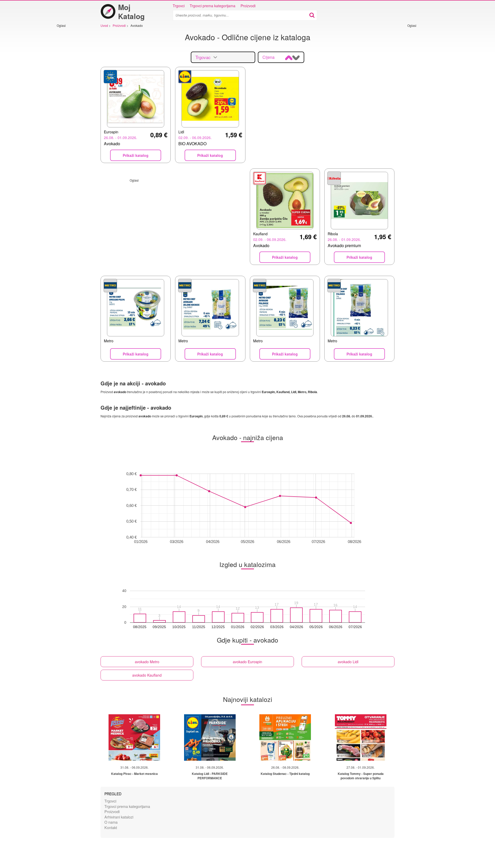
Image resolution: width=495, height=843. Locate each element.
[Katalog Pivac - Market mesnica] (134, 737)
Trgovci (179, 5)
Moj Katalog (131, 12)
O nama (111, 822)
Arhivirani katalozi (118, 817)
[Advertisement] (72, 105)
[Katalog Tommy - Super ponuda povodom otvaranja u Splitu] (360, 737)
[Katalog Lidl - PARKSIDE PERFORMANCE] (210, 737)
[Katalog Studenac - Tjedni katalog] (285, 737)
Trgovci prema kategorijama (212, 5)
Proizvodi (248, 5)
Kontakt (110, 827)
